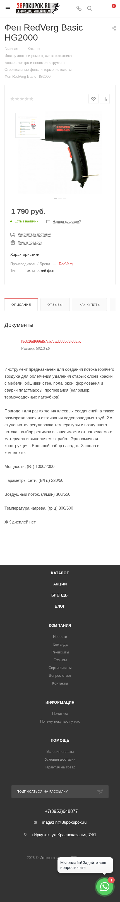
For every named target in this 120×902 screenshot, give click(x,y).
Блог (60, 606)
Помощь (60, 740)
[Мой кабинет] (99, 8)
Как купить (90, 304)
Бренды (60, 595)
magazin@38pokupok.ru (64, 822)
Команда (60, 644)
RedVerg (66, 264)
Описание (21, 304)
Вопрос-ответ (60, 675)
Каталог (60, 573)
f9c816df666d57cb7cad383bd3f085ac (51, 341)
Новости (60, 637)
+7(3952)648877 (61, 811)
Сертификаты (60, 668)
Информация (60, 702)
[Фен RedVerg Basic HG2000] (60, 152)
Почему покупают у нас (60, 721)
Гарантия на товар (60, 767)
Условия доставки (60, 759)
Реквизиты (60, 652)
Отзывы (55, 304)
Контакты (60, 683)
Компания (60, 625)
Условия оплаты (60, 752)
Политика (60, 713)
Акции (60, 584)
